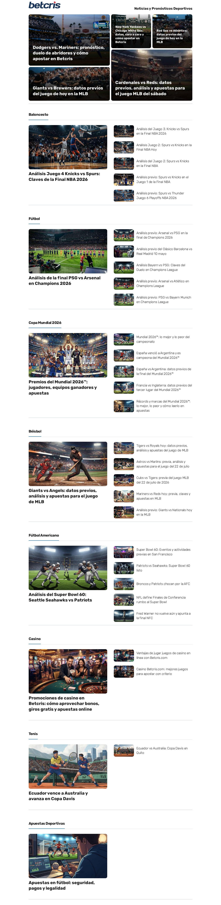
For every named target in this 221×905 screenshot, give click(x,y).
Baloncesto (38, 114)
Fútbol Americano (44, 535)
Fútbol (34, 218)
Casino (35, 639)
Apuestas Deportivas (47, 823)
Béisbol (35, 431)
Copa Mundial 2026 (45, 322)
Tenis (33, 734)
